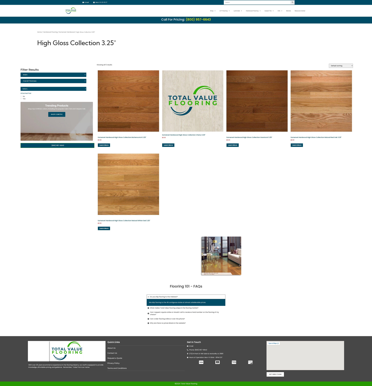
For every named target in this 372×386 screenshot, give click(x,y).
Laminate (237, 11)
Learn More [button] (103, 145)
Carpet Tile (268, 11)
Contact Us (112, 353)
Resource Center (300, 11)
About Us (111, 348)
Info (279, 11)
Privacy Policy (113, 363)
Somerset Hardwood (67, 32)
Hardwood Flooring (252, 11)
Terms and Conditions (117, 368)
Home (39, 32)
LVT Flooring (224, 11)
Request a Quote (114, 358)
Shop (211, 11)
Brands (288, 11)
